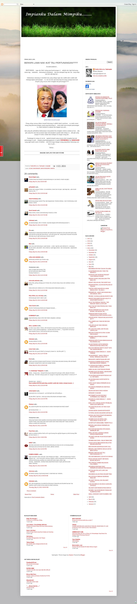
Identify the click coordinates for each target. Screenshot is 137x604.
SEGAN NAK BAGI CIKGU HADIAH (98, 390)
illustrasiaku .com (77, 545)
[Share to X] (61, 166)
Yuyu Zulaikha (76, 539)
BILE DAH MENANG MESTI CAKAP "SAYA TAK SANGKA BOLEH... (100, 348)
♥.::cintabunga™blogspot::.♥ (37, 370)
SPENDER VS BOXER (95, 393)
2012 (88, 245)
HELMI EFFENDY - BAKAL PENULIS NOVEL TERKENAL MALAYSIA (99, 356)
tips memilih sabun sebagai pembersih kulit (36, 543)
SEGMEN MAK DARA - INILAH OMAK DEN (100, 440)
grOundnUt (32, 187)
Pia (30, 230)
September (92, 257)
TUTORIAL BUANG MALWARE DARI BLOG (100, 413)
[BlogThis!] (59, 166)
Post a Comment (31, 491)
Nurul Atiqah (32, 177)
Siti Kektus (29, 536)
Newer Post (28, 494)
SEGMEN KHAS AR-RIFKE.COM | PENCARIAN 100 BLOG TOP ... (98, 419)
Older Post (76, 494)
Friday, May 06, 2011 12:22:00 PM (38, 399)
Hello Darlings (75, 541)
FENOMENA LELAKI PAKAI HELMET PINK (100, 474)
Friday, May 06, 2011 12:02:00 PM (38, 385)
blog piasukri (30, 580)
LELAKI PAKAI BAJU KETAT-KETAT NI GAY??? (103, 177)
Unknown (31, 220)
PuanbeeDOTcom (31, 562)
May (90, 266)
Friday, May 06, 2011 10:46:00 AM (38, 238)
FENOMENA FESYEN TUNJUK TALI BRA (100, 268)
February (91, 501)
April (90, 497)
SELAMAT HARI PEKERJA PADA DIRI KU (100, 488)
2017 (88, 238)
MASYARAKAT (36, 168)
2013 (88, 243)
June (90, 264)
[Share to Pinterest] (65, 166)
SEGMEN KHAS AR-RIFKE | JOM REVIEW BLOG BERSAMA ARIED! (100, 372)
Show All (65, 547)
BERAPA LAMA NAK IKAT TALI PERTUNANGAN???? (97, 453)
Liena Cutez (32, 349)
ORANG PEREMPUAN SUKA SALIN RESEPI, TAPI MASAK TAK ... (98, 310)
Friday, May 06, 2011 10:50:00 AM (38, 252)
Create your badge (90, 89)
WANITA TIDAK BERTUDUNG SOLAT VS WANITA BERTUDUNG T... (100, 299)
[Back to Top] (135, 602)
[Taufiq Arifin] (87, 87)
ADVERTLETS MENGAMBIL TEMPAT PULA (100, 423)
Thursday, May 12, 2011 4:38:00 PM (38, 487)
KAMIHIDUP (32, 315)
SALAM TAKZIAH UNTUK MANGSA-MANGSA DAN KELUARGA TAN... (98, 345)
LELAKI (31, 168)
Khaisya (31, 404)
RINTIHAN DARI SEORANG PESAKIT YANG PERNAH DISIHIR (99, 275)
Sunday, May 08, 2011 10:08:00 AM (38, 475)
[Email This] (57, 166)
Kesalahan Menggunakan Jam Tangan (35, 537)
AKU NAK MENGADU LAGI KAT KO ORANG (101, 456)
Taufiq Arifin (88, 84)
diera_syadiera (33, 325)
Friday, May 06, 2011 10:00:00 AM (38, 193)
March (90, 499)
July (90, 262)
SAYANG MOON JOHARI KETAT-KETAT (99, 410)
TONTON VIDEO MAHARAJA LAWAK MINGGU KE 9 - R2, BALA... (99, 289)
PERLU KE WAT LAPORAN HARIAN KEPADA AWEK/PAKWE (98, 433)
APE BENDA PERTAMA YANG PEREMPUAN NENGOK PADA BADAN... (100, 467)
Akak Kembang (33, 198)
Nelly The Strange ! (31, 518)
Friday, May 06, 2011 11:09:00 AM (38, 262)
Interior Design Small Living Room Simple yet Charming (39, 532)
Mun (30, 243)
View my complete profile (100, 76)
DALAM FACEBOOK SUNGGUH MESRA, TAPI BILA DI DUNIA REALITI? (103, 124)
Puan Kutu (32, 431)
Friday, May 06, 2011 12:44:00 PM (38, 412)
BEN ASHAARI (76, 518)
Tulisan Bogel (30, 542)
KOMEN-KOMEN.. (34, 454)
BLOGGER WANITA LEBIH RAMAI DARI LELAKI (102, 150)
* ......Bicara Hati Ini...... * (33, 586)
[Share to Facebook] (63, 166)
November (92, 252)
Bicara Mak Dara (31, 574)
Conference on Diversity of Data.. (34, 520)
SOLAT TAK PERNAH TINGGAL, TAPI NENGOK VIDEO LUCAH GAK (99, 303)
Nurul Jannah (33, 210)
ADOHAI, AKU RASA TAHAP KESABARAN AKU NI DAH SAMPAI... (100, 416)
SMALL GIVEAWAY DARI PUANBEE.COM (100, 494)
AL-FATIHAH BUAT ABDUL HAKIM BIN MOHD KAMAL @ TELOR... (99, 366)
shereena (31, 471)
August (91, 259)
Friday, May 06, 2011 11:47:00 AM (38, 353)
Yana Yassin (32, 305)
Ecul (30, 359)
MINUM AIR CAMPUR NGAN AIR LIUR (99, 359)
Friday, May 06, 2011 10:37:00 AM (38, 225)
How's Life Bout (30, 530)
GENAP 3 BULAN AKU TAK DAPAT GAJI (99, 282)
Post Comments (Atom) (38, 497)
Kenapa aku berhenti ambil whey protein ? (82, 520)
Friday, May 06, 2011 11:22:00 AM (38, 290)
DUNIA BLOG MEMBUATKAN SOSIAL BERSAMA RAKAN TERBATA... (99, 362)
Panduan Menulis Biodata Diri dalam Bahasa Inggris (84, 546)
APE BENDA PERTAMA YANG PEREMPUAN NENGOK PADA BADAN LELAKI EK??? (103, 137)
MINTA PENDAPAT (45, 168)
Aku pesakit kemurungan (32, 564)
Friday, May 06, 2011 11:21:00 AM (38, 275)
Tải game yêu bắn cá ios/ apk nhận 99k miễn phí (38, 569)
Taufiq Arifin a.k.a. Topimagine (37, 166)
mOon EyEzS (32, 391)
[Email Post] (54, 166)
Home (52, 494)
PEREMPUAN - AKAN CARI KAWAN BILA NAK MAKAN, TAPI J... (100, 293)
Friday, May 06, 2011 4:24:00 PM (38, 449)
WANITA (52, 168)
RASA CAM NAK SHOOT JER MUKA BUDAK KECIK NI (98, 459)
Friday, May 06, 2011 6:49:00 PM (38, 465)
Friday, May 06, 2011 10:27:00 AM (38, 215)
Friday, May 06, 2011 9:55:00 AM (38, 181)
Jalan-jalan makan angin (32, 581)
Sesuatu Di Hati (30, 587)
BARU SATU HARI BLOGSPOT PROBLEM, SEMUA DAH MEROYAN (100, 403)
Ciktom (74, 524)
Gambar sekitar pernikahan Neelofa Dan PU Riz (38, 575)
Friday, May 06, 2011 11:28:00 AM (38, 300)
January (91, 504)
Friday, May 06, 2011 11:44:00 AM (38, 343)
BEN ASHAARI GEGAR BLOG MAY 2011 (100, 446)
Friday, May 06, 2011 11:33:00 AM (38, 320)
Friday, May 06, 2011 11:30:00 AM (38, 310)
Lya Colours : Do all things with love (36, 524)
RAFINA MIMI (30, 568)
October (91, 255)
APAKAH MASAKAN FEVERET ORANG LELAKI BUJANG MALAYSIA (103, 164)
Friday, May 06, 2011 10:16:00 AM (38, 205)
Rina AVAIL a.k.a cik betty (36, 295)
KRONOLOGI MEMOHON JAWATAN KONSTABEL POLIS (103, 97)
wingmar (71, 555)
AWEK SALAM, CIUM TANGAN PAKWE (99, 369)
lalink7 (31, 442)
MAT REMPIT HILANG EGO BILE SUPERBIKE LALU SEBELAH (97, 396)
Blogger (83, 555)
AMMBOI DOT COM (77, 532)
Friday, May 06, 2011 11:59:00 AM (38, 365)
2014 (88, 241)
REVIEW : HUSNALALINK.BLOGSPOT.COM (101, 296)
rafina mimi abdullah (34, 257)
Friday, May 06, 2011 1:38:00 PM (38, 437)
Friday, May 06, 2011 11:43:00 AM (38, 333)
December (92, 250)
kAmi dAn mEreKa (34, 280)
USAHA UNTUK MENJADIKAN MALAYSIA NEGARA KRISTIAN (100, 443)
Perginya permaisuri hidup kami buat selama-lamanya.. (39, 526)
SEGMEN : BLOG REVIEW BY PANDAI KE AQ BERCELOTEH (100, 490)
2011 (88, 248)
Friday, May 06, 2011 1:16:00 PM (38, 425)
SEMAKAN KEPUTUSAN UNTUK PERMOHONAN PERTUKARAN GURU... (100, 314)
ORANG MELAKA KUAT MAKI (103, 201)
